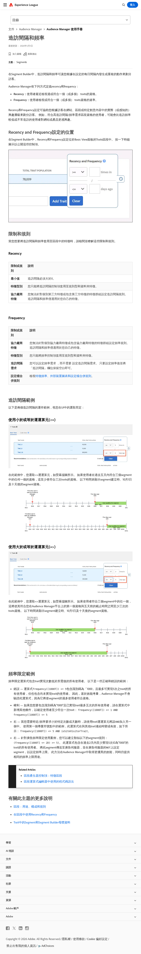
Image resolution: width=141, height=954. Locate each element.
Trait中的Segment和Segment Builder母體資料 (42, 822)
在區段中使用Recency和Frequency (35, 814)
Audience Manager (30, 29)
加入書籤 (16, 53)
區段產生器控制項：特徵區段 (43, 775)
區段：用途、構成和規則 (30, 806)
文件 (11, 29)
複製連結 (32, 53)
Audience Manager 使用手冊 (65, 29)
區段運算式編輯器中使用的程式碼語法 (49, 781)
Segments (22, 62)
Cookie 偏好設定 (97, 939)
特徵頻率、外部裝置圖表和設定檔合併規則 (63, 376)
